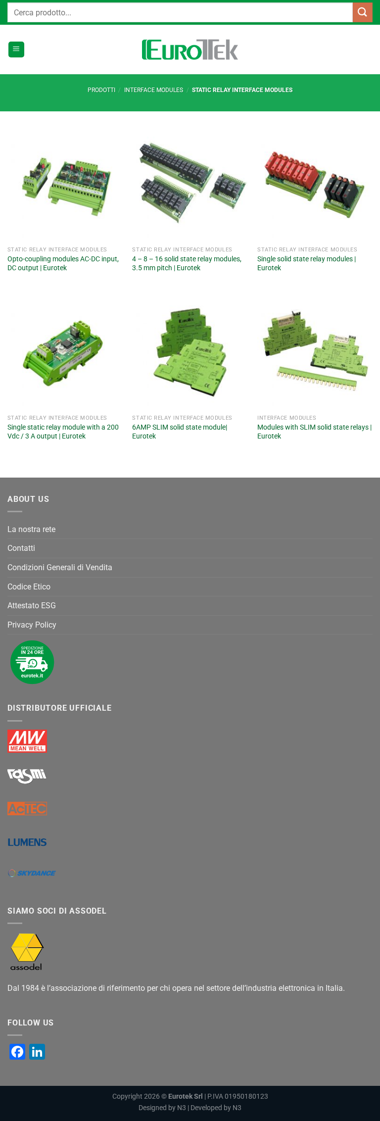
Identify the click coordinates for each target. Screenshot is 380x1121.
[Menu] (16, 50)
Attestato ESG (31, 605)
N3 (181, 1108)
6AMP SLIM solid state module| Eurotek (179, 432)
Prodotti (101, 90)
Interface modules (153, 90)
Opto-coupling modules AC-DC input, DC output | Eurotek (63, 264)
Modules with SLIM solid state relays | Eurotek (314, 432)
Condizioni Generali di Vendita (59, 567)
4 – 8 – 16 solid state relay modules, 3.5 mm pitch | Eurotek (186, 264)
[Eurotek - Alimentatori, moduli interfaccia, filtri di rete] (190, 49)
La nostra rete (31, 529)
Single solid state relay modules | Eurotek (306, 264)
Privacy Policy (31, 625)
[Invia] (363, 12)
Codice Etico (28, 586)
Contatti (21, 548)
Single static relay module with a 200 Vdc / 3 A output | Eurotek (63, 432)
